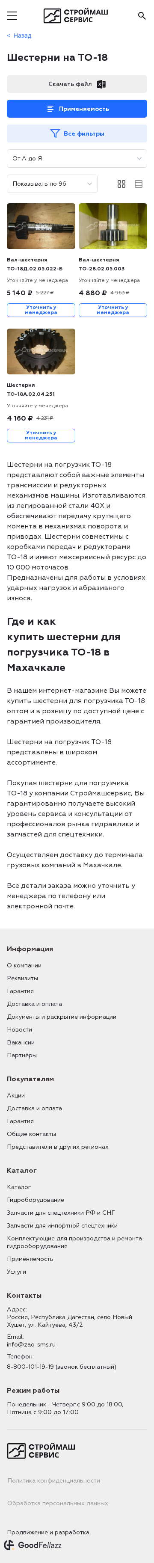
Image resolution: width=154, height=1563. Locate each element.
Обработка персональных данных (57, 1503)
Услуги (16, 1271)
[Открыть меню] (12, 16)
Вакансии (21, 1042)
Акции (16, 1095)
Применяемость (84, 109)
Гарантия (20, 991)
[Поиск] (142, 16)
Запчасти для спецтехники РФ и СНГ (61, 1212)
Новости (19, 1029)
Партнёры (22, 1055)
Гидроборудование (35, 1200)
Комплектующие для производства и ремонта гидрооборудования (74, 1242)
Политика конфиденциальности (53, 1480)
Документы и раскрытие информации (61, 1016)
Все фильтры (84, 133)
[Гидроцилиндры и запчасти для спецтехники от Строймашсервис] (77, 16)
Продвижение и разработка (48, 1532)
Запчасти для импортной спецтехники (62, 1225)
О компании (24, 965)
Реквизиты (22, 978)
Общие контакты (31, 1134)
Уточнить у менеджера (41, 310)
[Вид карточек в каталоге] (121, 184)
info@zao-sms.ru (31, 1344)
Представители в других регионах (58, 1147)
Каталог (19, 1187)
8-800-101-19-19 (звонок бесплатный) (61, 1366)
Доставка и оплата (34, 1004)
